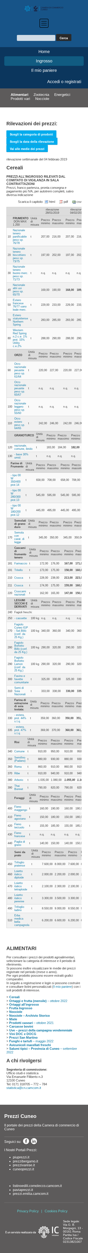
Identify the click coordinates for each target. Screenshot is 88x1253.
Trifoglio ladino (19, 908)
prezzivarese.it (24, 1165)
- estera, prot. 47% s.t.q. (20, 730)
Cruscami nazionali (20, 593)
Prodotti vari (20, 99)
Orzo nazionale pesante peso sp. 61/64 (20, 370)
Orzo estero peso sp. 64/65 (19, 423)
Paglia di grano (19, 843)
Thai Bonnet (18, 787)
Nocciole (42, 99)
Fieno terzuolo (19, 826)
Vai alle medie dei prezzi (27, 149)
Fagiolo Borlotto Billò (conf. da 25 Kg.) (21, 647)
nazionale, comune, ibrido (23, 447)
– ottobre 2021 (31, 1023)
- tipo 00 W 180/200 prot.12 (16, 510)
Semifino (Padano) (19, 759)
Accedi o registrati (64, 81)
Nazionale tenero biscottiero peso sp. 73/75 (19, 255)
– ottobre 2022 (38, 1001)
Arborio (18, 780)
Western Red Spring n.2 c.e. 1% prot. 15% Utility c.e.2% (20, 338)
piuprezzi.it (21, 1157)
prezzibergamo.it (25, 1161)
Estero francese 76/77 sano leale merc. (19, 304)
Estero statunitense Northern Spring (20, 320)
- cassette (20, 618)
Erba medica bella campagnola (21, 920)
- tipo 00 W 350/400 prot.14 (16, 480)
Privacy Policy (28, 1211)
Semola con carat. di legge (19, 537)
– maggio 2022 (31, 1041)
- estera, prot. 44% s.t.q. (20, 718)
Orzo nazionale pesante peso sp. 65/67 (20, 389)
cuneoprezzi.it (23, 1169)
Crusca (18, 577)
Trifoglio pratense (19, 864)
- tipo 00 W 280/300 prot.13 (16, 495)
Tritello (18, 570)
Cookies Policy (56, 1211)
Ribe (17, 773)
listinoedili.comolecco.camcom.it (37, 1186)
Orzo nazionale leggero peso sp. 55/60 (20, 407)
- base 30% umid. (21, 456)
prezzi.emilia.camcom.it (30, 1193)
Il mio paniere (44, 70)
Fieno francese (19, 834)
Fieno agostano (20, 817)
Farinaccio (20, 563)
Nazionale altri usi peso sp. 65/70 (19, 289)
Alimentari (19, 95)
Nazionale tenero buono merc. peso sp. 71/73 (20, 273)
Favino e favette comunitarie (21, 679)
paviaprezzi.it (23, 1190)
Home (44, 51)
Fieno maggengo (20, 808)
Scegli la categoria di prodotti (31, 134)
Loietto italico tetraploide (20, 886)
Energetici (62, 95)
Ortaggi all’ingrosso (24, 1004)
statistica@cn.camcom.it (23, 1088)
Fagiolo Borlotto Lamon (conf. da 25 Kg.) (19, 664)
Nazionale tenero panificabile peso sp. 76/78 (20, 237)
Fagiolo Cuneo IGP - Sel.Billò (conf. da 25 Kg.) (21, 631)
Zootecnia (41, 95)
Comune (19, 751)
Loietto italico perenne (19, 898)
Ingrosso (44, 61)
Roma (18, 766)
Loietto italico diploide (19, 874)
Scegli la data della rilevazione (32, 141)
